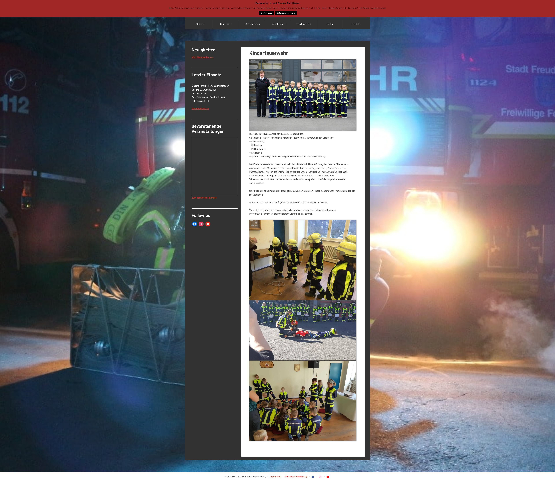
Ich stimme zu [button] (266, 13)
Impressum (275, 476)
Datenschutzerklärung (296, 476)
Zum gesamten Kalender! (204, 197)
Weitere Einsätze (200, 108)
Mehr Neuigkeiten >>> (202, 57)
